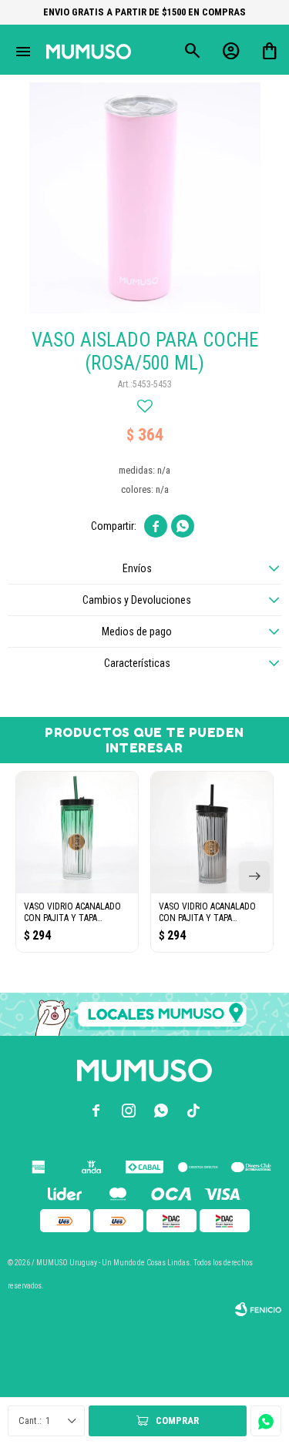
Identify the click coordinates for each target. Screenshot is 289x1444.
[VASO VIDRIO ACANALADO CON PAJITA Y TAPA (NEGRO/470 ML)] (212, 832)
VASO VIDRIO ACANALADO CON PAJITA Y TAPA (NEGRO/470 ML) (207, 912)
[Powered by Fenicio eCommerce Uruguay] (258, 1309)
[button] (254, 876)
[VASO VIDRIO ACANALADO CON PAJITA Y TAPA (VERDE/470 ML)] (77, 832)
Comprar (177, 1420)
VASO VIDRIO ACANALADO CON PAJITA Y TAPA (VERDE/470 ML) (72, 912)
